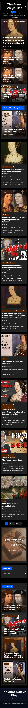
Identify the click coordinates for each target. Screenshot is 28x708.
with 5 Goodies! (14, 550)
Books (4, 21)
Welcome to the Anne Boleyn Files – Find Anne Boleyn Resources (13, 172)
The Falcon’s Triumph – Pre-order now (13, 680)
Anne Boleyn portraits (19, 311)
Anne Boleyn (12, 13)
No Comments (9, 46)
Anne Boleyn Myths (8, 407)
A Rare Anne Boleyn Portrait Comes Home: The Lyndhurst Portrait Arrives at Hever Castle (13, 656)
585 (17, 523)
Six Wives (12, 86)
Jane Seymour (14, 17)
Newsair (22, 703)
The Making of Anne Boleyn (12, 460)
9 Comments (7, 177)
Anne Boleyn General (8, 166)
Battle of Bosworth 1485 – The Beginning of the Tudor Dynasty (13, 59)
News (4, 501)
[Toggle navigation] (2, 6)
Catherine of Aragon (21, 13)
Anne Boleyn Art (7, 311)
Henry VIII (6, 13)
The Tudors (6, 51)
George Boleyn (16, 15)
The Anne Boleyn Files (14, 6)
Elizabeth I (23, 15)
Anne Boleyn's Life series (9, 409)
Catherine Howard (8, 15)
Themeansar (14, 706)
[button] (25, 34)
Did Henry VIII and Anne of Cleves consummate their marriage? (12, 94)
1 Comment (8, 99)
